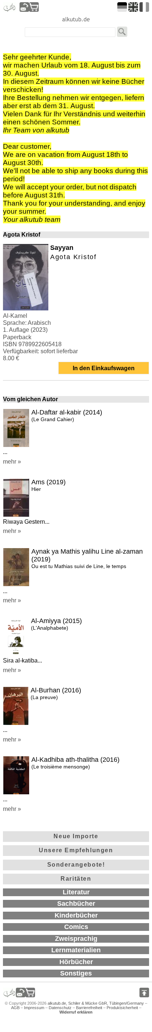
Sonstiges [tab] (76, 973)
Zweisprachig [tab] (76, 938)
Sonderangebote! (76, 864)
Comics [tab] (76, 926)
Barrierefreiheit (89, 1007)
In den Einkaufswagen (104, 368)
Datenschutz (60, 1007)
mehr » (12, 461)
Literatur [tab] (76, 892)
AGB (15, 1007)
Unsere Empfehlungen (76, 850)
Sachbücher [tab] (76, 903)
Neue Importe (75, 836)
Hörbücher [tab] (76, 962)
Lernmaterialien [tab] (76, 950)
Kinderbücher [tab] (76, 915)
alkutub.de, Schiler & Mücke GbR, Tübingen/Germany (96, 1003)
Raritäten (76, 879)
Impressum (34, 1007)
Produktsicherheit (122, 1007)
